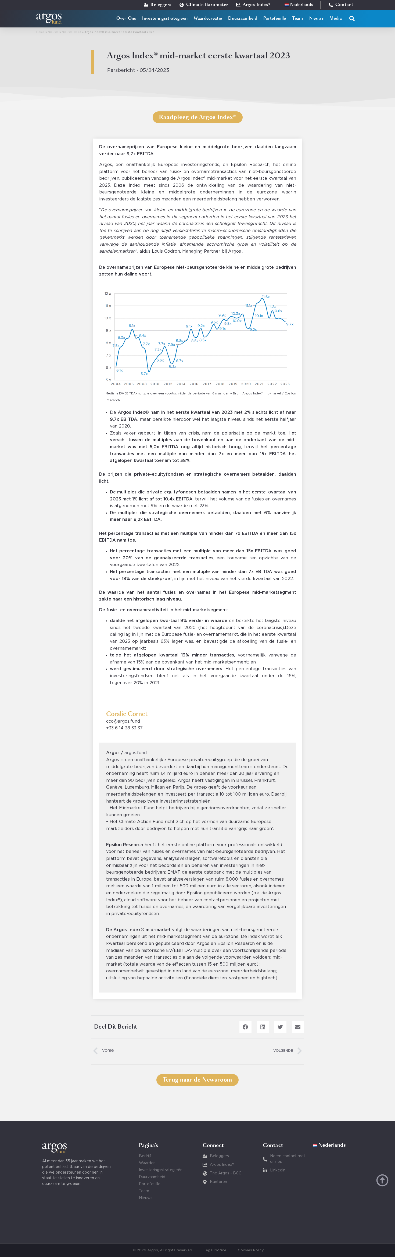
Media (336, 18)
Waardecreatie (208, 18)
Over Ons (126, 18)
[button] (352, 18)
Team (297, 18)
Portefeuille (274, 18)
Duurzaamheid (242, 18)
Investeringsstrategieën (165, 18)
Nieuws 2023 (71, 32)
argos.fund (135, 753)
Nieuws (316, 18)
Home (40, 32)
